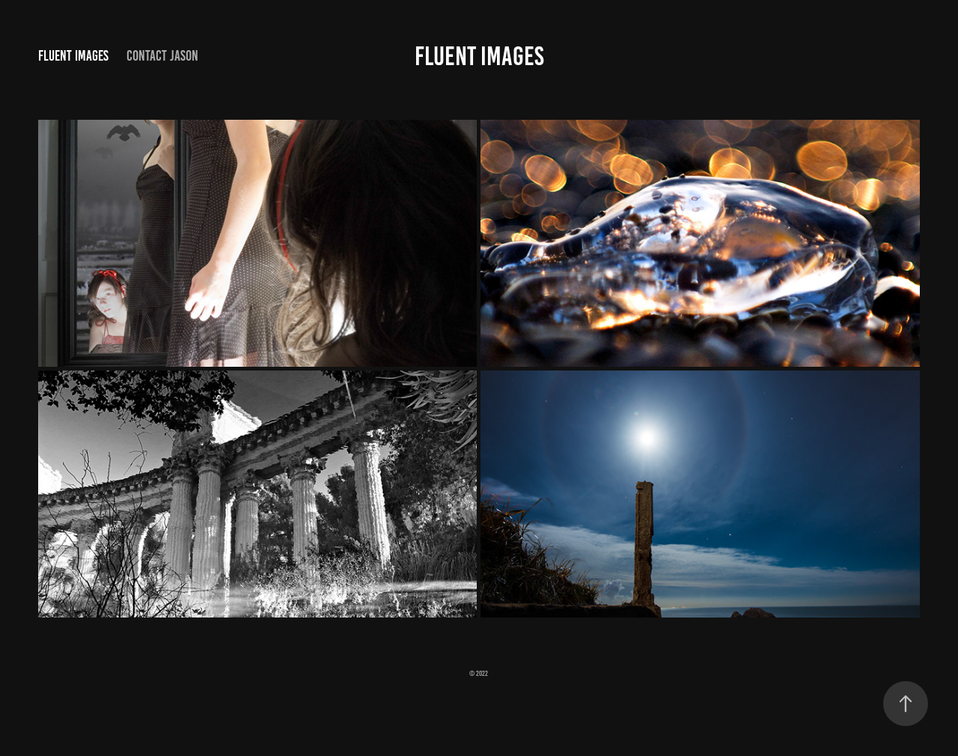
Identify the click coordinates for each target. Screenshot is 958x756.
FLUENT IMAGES (479, 56)
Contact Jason (162, 56)
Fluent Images (73, 56)
